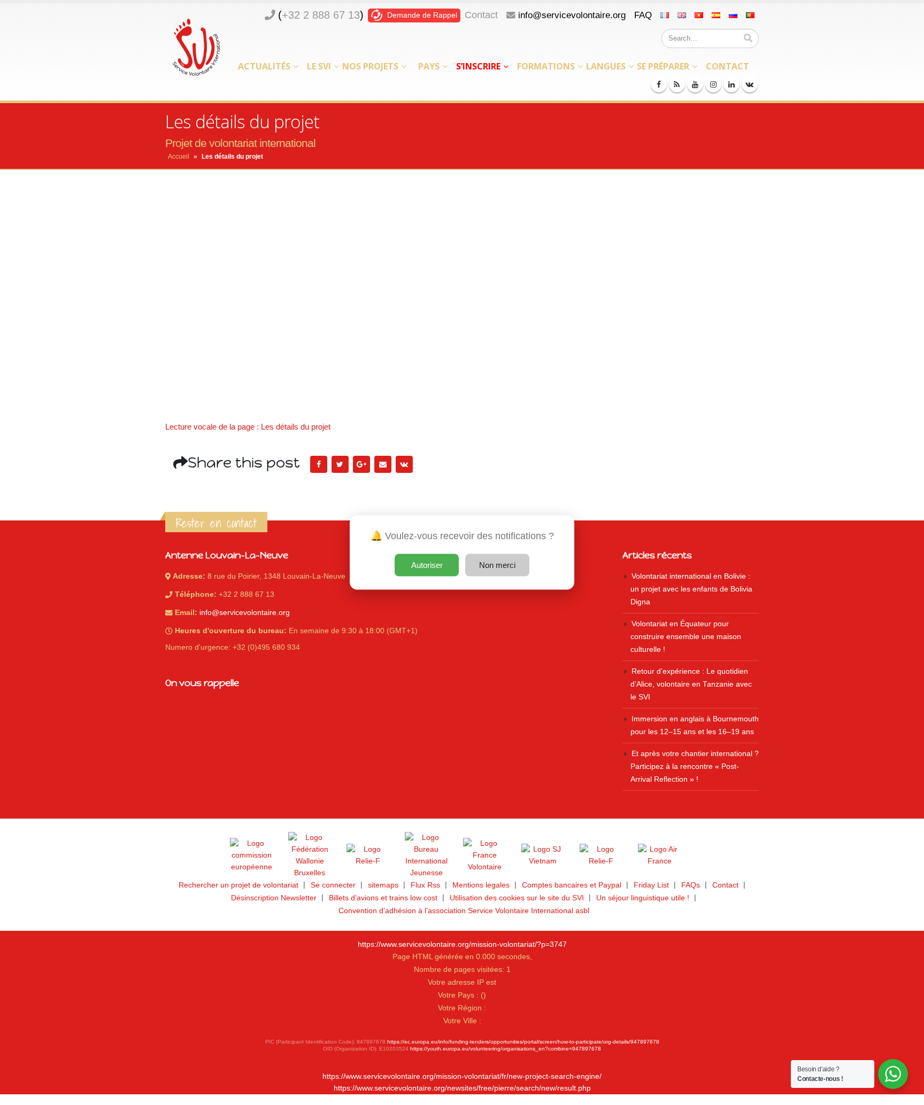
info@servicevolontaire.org (572, 15)
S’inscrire (478, 66)
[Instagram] (713, 84)
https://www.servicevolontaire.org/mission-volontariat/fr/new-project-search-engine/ (462, 1076)
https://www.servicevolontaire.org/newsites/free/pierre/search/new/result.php (462, 1088)
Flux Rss (425, 885)
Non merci (497, 565)
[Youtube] (695, 84)
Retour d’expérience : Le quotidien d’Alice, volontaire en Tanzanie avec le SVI (691, 684)
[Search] (748, 38)
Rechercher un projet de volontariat (238, 885)
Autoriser (427, 565)
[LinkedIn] (731, 84)
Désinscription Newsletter (274, 898)
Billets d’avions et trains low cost (383, 898)
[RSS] (677, 84)
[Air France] (659, 855)
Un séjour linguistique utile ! (642, 898)
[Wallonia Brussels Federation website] (309, 855)
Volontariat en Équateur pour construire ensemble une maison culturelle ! (685, 636)
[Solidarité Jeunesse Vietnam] (542, 855)
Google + (361, 464)
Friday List (651, 885)
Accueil (178, 156)
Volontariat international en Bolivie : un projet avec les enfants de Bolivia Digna (691, 589)
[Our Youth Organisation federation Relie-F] (367, 855)
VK (404, 464)
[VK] (750, 84)
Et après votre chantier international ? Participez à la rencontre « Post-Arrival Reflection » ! (694, 766)
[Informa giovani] (601, 855)
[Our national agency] (426, 855)
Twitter (340, 464)
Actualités (264, 66)
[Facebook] (659, 84)
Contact (481, 15)
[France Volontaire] (484, 855)
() (321, 15)
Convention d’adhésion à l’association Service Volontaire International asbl (463, 911)
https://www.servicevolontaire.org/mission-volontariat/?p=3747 (462, 944)
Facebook (318, 464)
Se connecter (333, 885)
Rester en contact (216, 523)
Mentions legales (481, 885)
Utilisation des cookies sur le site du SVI (517, 898)
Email (382, 464)
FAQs (690, 885)
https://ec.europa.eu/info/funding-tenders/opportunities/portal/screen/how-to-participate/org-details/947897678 (523, 1042)
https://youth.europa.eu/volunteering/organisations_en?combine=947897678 (505, 1049)
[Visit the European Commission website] (251, 855)
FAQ (643, 15)
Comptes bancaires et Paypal (571, 885)
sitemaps (383, 885)
